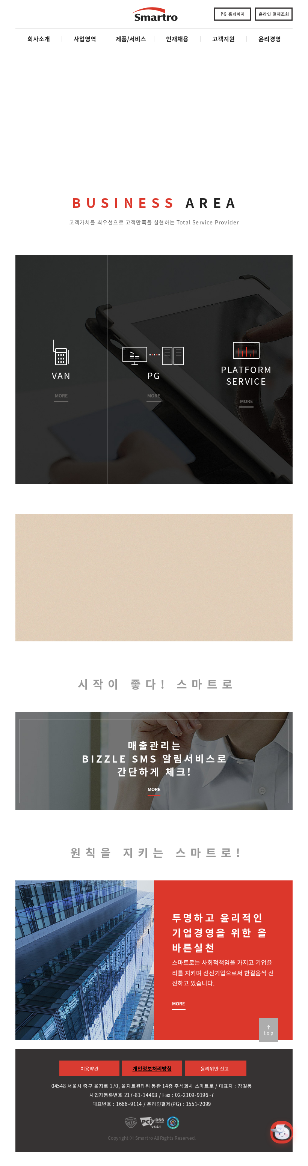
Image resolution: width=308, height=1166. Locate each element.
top (269, 1032)
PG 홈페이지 (232, 14)
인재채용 (177, 38)
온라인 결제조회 (274, 14)
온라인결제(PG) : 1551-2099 (179, 1103)
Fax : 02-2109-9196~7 (188, 1094)
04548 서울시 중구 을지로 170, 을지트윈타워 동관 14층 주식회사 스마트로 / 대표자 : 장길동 (151, 1085)
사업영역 (85, 38)
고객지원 (223, 38)
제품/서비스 (131, 38)
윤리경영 (269, 38)
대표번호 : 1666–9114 (117, 1103)
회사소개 (38, 38)
